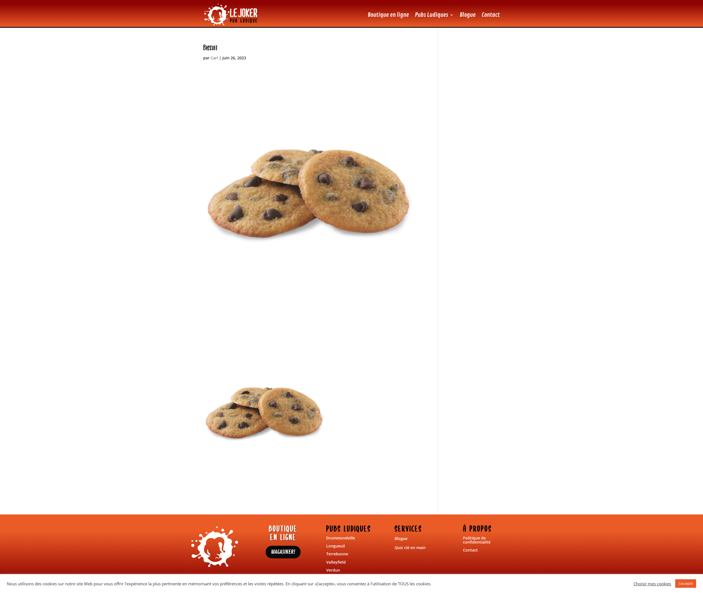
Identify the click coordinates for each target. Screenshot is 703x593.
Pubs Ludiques (431, 14)
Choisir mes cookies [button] (652, 583)
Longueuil (335, 546)
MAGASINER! (283, 552)
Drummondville (340, 538)
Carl (214, 57)
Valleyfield (336, 562)
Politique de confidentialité (476, 540)
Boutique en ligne (388, 14)
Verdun (333, 570)
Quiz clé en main (410, 547)
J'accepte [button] (686, 583)
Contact (491, 14)
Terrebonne (337, 553)
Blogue (468, 14)
